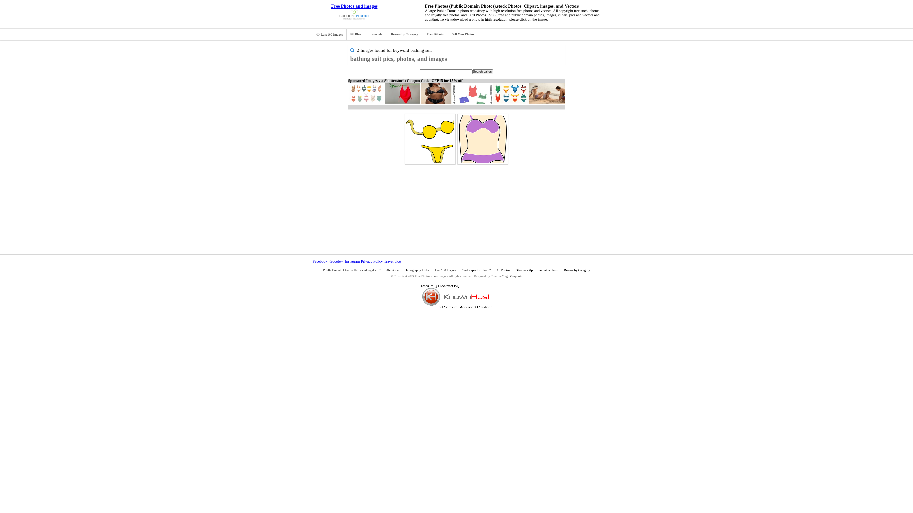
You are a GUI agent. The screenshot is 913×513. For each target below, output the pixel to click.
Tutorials (376, 34)
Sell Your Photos (463, 34)
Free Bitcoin (435, 34)
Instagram (352, 261)
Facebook (320, 261)
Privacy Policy (372, 261)
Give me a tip (524, 270)
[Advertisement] (456, 199)
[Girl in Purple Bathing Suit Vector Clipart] (482, 139)
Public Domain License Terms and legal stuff (351, 270)
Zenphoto (516, 276)
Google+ (336, 261)
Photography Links (416, 270)
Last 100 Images (332, 34)
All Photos (503, 270)
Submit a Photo (548, 270)
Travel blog (392, 261)
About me (392, 270)
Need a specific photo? (476, 270)
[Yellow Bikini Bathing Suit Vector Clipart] (430, 139)
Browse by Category (404, 34)
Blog (358, 34)
